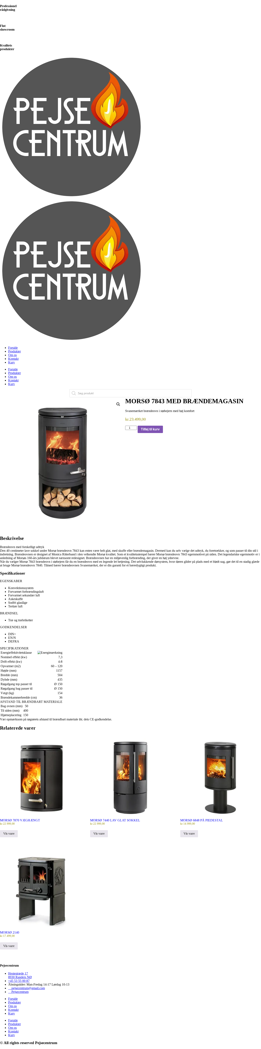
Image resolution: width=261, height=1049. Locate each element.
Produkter (14, 351)
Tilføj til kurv (150, 429)
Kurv (11, 362)
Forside (13, 347)
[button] (118, 404)
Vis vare (8, 833)
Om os (12, 355)
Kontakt (13, 358)
